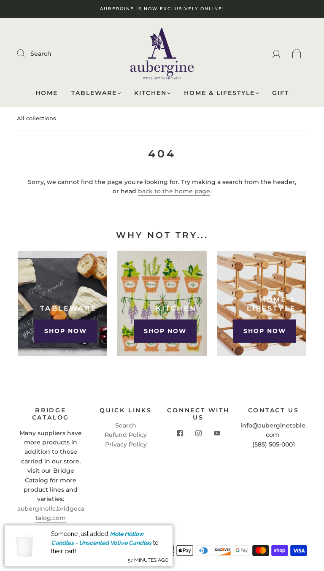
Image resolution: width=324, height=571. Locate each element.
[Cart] (296, 53)
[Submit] (26, 53)
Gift (280, 93)
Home (46, 93)
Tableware (94, 93)
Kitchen (150, 93)
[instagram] (198, 433)
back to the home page (174, 191)
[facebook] (179, 433)
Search (40, 53)
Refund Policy (126, 434)
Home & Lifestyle (219, 93)
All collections (36, 118)
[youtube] (217, 433)
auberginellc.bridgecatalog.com (50, 513)
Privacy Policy (126, 444)
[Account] (276, 53)
